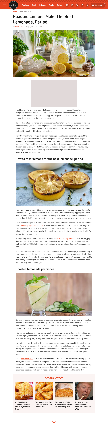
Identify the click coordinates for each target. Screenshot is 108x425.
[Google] (82, 5)
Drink (59, 5)
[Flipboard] (72, 5)
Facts (51, 5)
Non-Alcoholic (25, 12)
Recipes (25, 5)
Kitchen (42, 5)
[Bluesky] (77, 5)
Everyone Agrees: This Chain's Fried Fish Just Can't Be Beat (43, 404)
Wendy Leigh (19, 27)
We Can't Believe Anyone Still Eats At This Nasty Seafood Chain (22, 405)
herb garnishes (27, 358)
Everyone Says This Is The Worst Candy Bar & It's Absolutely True (64, 404)
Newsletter (99, 5)
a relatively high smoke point (31, 225)
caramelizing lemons (66, 238)
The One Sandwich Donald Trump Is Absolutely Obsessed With (83, 405)
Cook (34, 5)
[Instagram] (67, 5)
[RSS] (87, 5)
